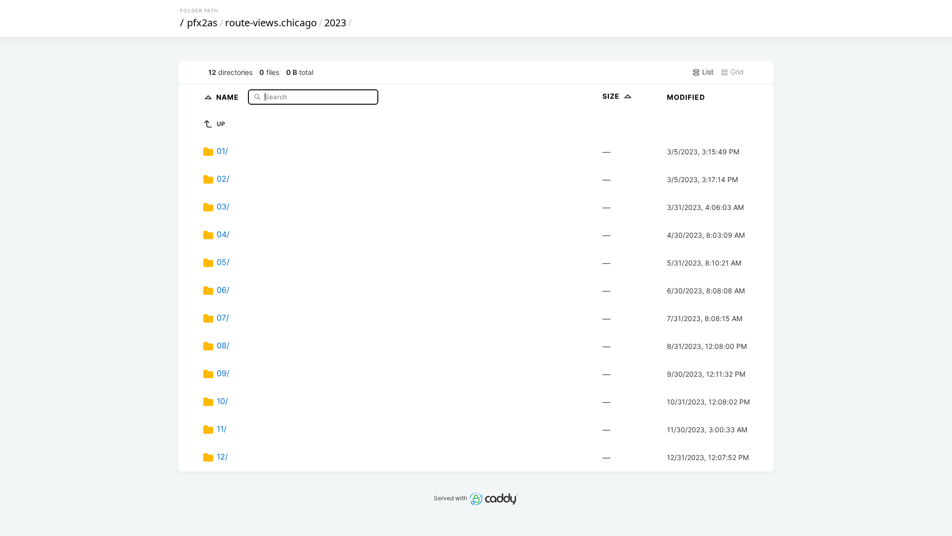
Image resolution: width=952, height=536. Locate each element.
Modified (686, 97)
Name (228, 96)
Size (612, 96)
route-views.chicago (271, 22)
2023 (335, 22)
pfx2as (202, 22)
